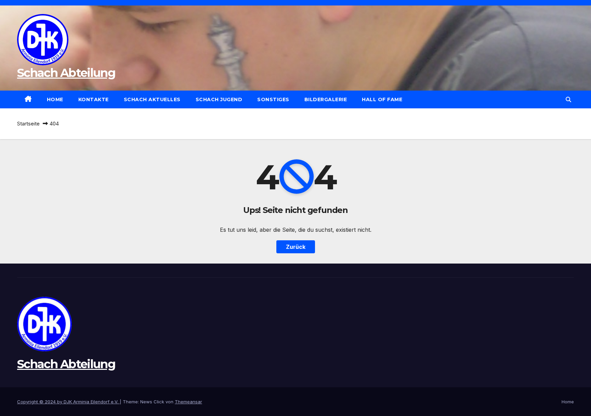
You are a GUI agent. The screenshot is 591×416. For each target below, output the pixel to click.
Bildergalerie (325, 99)
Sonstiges (273, 99)
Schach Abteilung (66, 73)
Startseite (28, 123)
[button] (568, 99)
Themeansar (188, 401)
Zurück (295, 246)
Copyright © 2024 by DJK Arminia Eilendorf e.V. (68, 401)
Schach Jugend (219, 99)
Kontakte (93, 99)
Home (55, 99)
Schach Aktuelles (152, 99)
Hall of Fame (382, 99)
